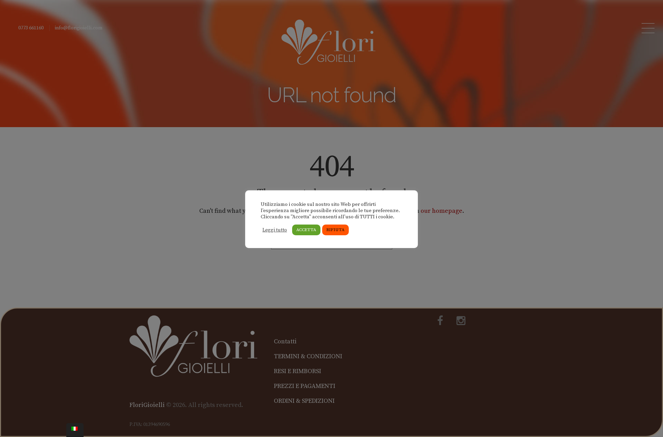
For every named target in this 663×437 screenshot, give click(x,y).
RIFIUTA (335, 229)
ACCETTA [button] (306, 229)
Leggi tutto (274, 230)
